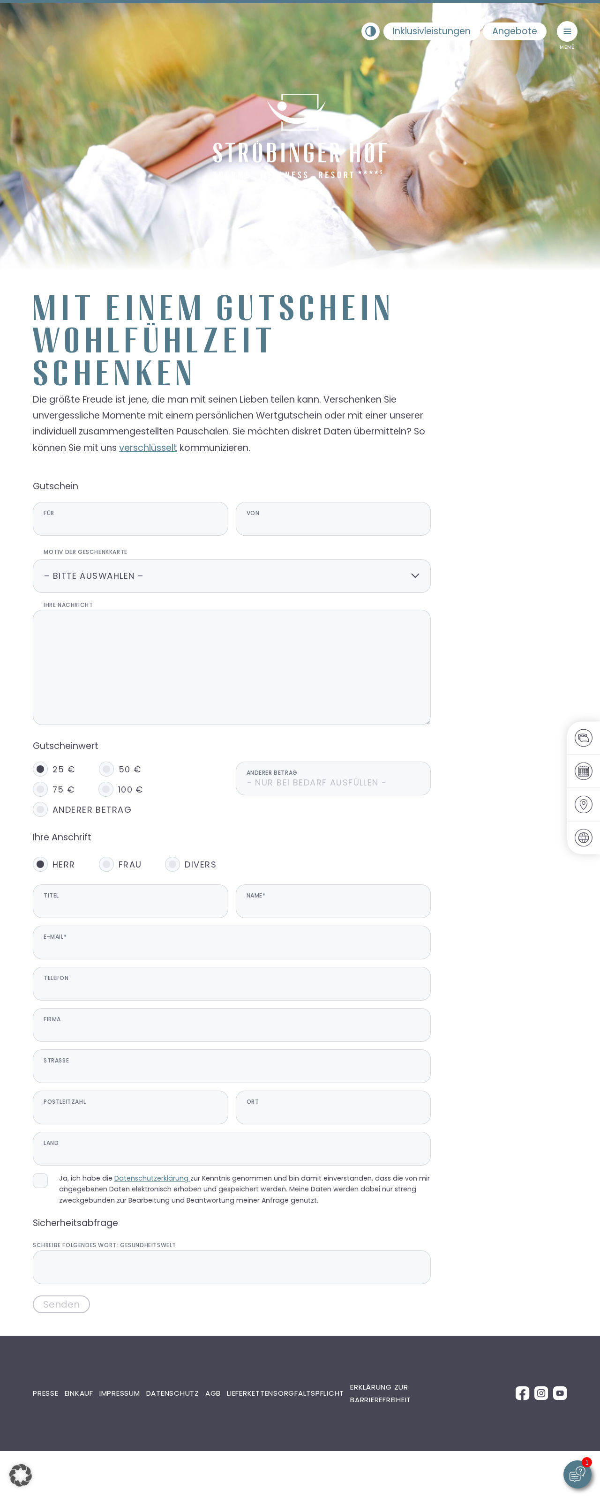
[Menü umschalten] (567, 31)
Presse (46, 1393)
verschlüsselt (148, 447)
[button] (273, 248)
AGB (213, 1393)
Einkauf (79, 1393)
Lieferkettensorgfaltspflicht (285, 1393)
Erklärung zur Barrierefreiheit (380, 1393)
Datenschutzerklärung (152, 1178)
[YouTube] (560, 1392)
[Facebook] (523, 1392)
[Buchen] (583, 738)
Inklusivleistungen (432, 31)
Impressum (119, 1393)
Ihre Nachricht (68, 605)
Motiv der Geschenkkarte (86, 552)
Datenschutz (172, 1393)
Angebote (514, 31)
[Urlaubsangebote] (583, 771)
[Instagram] (541, 1392)
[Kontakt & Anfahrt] (583, 804)
